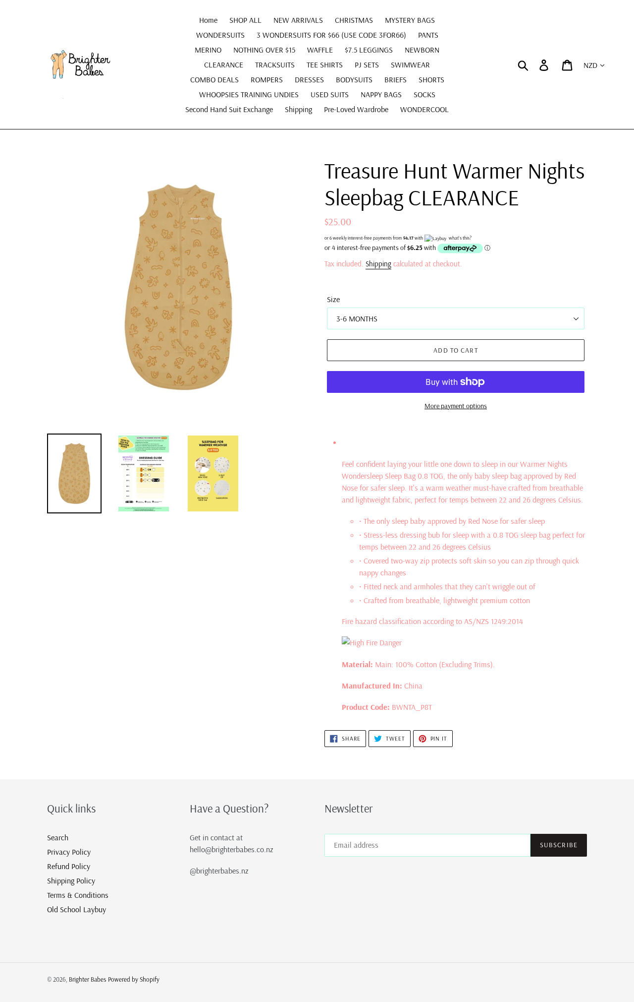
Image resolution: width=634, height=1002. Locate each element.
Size (333, 299)
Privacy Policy (69, 852)
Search (57, 837)
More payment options (455, 405)
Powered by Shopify (133, 979)
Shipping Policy (71, 880)
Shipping (378, 263)
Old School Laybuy (76, 909)
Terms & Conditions (77, 895)
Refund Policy (68, 866)
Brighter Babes (87, 979)
